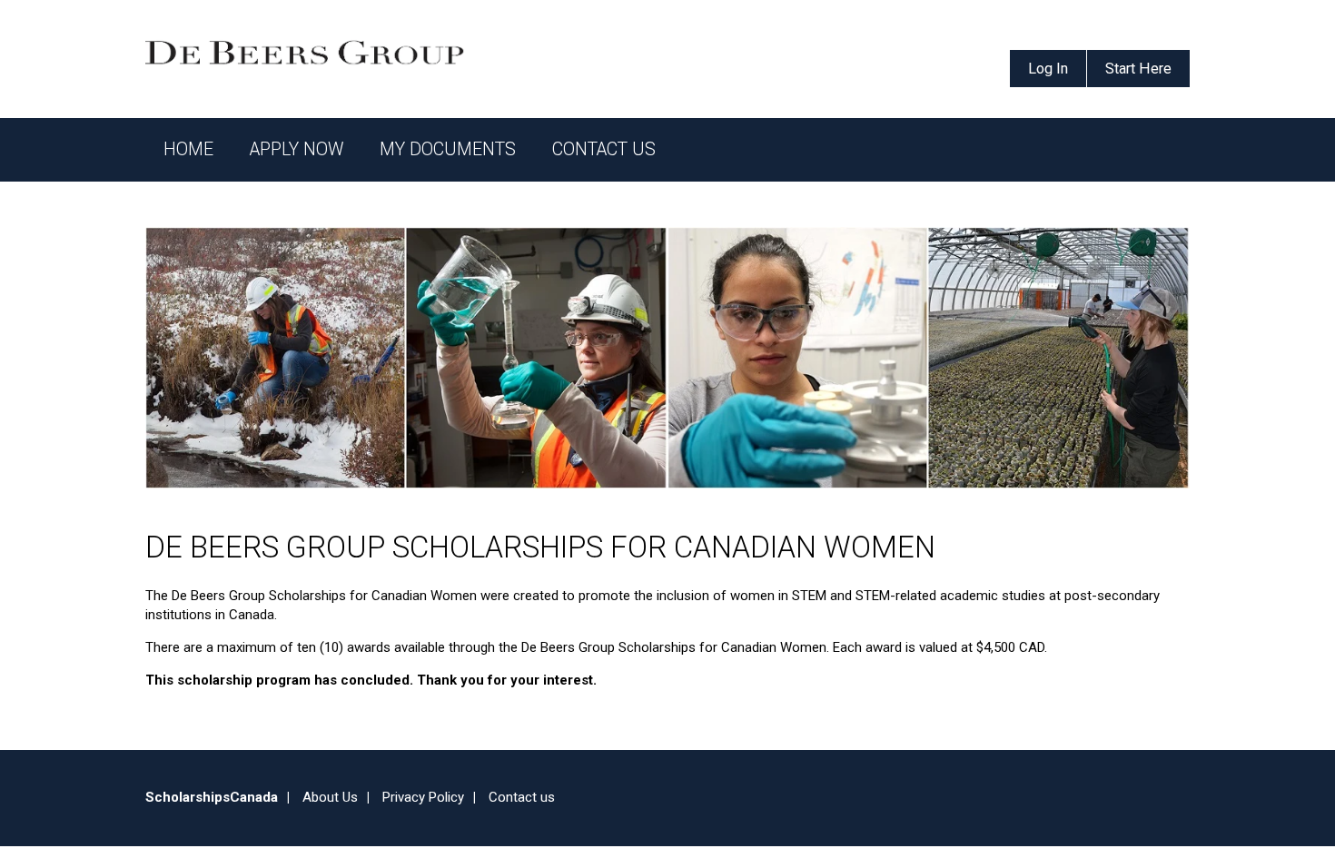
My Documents (448, 149)
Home (188, 149)
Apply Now (296, 149)
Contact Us (604, 149)
